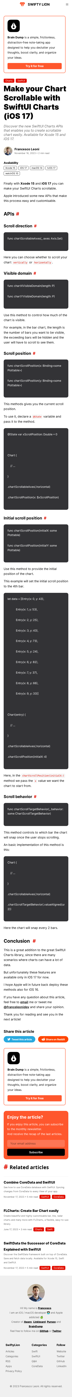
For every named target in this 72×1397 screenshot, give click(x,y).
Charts (9, 80)
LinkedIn (61, 1366)
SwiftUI (21, 80)
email (24, 1002)
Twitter (56, 1330)
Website (61, 1351)
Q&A (34, 1361)
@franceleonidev (16, 1007)
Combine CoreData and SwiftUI (29, 1182)
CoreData (59, 1197)
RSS (8, 1361)
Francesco (44, 1308)
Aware (28, 1321)
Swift (50, 1229)
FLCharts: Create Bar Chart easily (31, 1211)
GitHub (44, 1330)
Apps (9, 1366)
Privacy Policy (14, 1371)
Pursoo (51, 1321)
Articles (10, 1351)
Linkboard (39, 1321)
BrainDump (36, 1326)
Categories (12, 1356)
